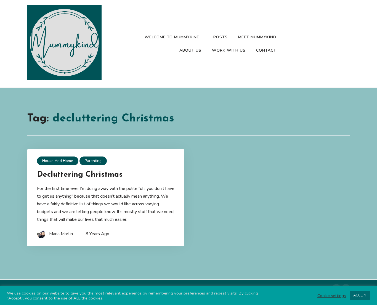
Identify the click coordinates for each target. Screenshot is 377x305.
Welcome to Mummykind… (174, 37)
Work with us (229, 50)
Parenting (93, 160)
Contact (266, 50)
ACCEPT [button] (360, 295)
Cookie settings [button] (331, 295)
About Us (190, 50)
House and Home (57, 160)
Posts (220, 37)
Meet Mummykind (257, 37)
